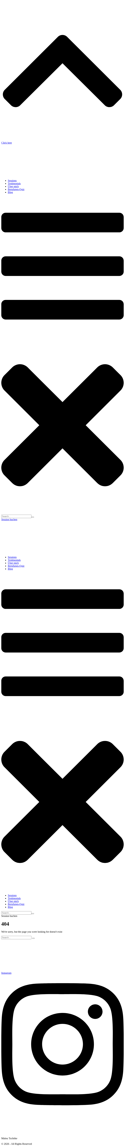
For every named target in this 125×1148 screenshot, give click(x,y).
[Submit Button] (32, 517)
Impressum (7, 1118)
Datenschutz (7, 1127)
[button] (62, 355)
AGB (4, 1132)
